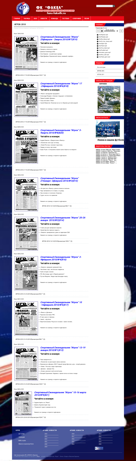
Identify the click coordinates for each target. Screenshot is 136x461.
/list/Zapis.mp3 (102, 44)
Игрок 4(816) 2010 (19, 253)
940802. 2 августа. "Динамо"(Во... (106, 158)
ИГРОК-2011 (100, 74)
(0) (45, 75)
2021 (46, 441)
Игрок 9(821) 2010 (19, 389)
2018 (73, 433)
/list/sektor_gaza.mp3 (103, 52)
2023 (46, 436)
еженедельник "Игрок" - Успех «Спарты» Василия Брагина (62, 456)
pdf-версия (33, 28)
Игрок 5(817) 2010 (19, 299)
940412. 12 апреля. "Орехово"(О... (107, 152)
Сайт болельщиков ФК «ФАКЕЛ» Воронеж (26, 455)
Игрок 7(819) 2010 (19, 33)
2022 (46, 439)
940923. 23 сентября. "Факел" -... (106, 161)
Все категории (101, 67)
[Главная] (23, 8)
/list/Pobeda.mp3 (102, 37)
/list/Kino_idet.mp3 (103, 55)
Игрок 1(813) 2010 (19, 344)
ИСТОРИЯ (21, 434)
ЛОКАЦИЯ (22, 437)
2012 (100, 436)
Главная (16, 28)
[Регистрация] (121, 6)
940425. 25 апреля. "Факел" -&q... (106, 160)
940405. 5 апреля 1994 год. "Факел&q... (108, 151)
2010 (100, 441)
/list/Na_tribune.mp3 (103, 39)
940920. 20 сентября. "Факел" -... (106, 163)
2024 (46, 433)
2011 (100, 439)
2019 (46, 446)
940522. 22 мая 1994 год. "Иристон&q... (108, 149)
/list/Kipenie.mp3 (102, 35)
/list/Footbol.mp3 (102, 50)
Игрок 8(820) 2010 (19, 127)
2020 (46, 444)
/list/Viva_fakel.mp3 (103, 48)
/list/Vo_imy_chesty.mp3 (104, 41)
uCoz (38, 456)
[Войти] (117, 6)
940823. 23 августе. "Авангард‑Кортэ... (108, 154)
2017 (73, 436)
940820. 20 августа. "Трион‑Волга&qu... (108, 155)
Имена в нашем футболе (111, 140)
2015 (73, 441)
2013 (100, 433)
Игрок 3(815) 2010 (19, 175)
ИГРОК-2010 (19, 75)
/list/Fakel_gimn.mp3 (103, 57)
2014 (73, 444)
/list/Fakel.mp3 (102, 46)
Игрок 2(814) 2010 (19, 214)
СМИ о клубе (22, 440)
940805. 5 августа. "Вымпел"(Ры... (106, 157)
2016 (73, 439)
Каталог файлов (24, 28)
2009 (100, 444)
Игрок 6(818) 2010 (19, 80)
